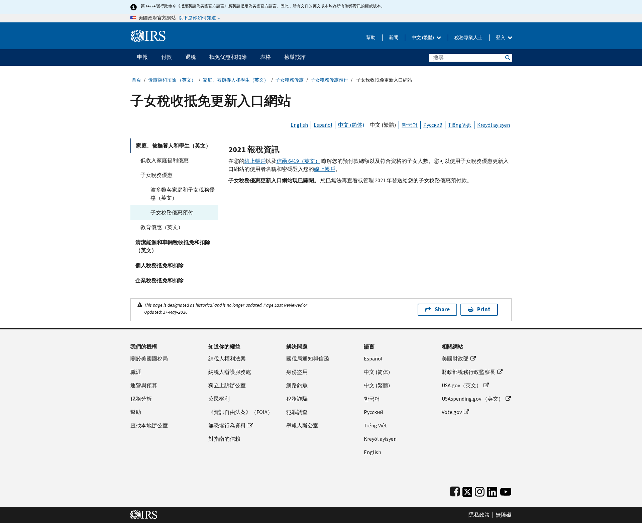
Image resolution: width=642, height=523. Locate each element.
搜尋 (507, 58)
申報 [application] (142, 57)
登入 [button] (501, 37)
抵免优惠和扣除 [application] (228, 57)
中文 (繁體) (423, 37)
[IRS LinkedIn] (492, 490)
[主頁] (148, 33)
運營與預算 (143, 385)
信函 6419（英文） (298, 161)
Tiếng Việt (459, 124)
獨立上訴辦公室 (227, 385)
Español (323, 124)
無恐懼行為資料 (227, 425)
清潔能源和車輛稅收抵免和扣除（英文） (172, 246)
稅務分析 (141, 398)
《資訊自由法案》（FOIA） (240, 412)
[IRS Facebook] (455, 490)
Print (484, 309)
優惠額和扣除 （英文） (172, 80)
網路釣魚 (297, 385)
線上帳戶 (255, 161)
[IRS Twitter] (467, 490)
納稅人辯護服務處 (229, 372)
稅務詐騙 (297, 398)
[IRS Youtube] (506, 490)
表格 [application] (265, 57)
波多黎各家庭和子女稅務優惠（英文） (182, 193)
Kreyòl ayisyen (493, 124)
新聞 (393, 37)
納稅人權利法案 (227, 358)
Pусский (373, 412)
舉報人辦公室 (302, 425)
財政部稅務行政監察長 (468, 372)
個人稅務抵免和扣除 (159, 265)
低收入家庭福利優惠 (164, 160)
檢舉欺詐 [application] (295, 57)
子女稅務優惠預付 (329, 80)
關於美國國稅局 (149, 358)
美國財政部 (455, 358)
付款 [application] (166, 57)
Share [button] (442, 309)
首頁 (136, 80)
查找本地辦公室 (149, 425)
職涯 (135, 372)
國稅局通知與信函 (307, 358)
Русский (432, 124)
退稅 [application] (190, 57)
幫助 (371, 37)
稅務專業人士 (468, 37)
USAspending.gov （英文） (473, 398)
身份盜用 (297, 372)
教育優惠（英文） (161, 227)
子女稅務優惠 (290, 80)
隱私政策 (479, 515)
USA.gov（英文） (461, 385)
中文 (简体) (351, 124)
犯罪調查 (297, 412)
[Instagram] (480, 490)
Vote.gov (452, 412)
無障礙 (504, 515)
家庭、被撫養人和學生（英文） (236, 80)
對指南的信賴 (224, 438)
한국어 (410, 124)
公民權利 (219, 398)
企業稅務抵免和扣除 (159, 280)
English (299, 124)
